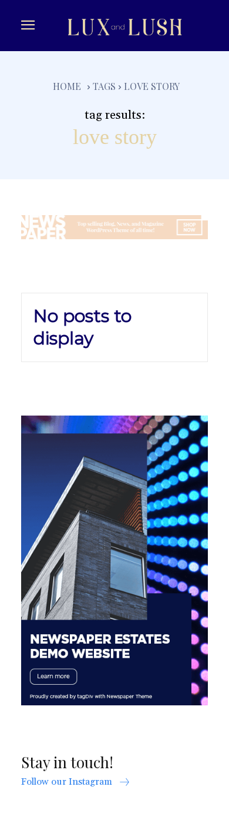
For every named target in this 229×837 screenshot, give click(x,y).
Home (67, 86)
